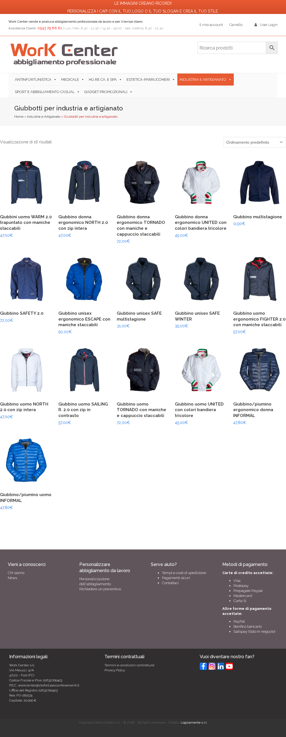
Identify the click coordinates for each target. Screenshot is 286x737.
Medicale (70, 79)
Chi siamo (16, 573)
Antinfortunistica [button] (33, 79)
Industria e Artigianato (43, 117)
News (12, 578)
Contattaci (170, 583)
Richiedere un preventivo (100, 589)
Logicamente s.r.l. (194, 722)
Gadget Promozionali (105, 92)
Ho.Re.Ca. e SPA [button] (103, 79)
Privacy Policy (114, 670)
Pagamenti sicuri (176, 578)
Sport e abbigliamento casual (45, 92)
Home (18, 117)
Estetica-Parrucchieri (148, 79)
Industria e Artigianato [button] (203, 79)
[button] (137, 92)
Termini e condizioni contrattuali (129, 665)
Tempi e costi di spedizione (184, 573)
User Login (269, 25)
